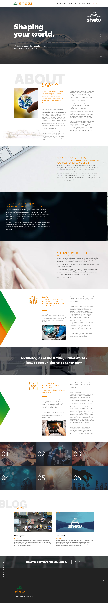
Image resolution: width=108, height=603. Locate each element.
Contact (89, 3)
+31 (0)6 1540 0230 (19, 573)
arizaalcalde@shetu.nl (20, 574)
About (64, 3)
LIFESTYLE (17, 538)
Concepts (70, 3)
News (83, 3)
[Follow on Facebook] (101, 51)
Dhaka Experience (20, 536)
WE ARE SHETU (61, 538)
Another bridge (61, 536)
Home (59, 3)
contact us (3, 568)
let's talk (76, 561)
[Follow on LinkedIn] (101, 56)
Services (77, 3)
